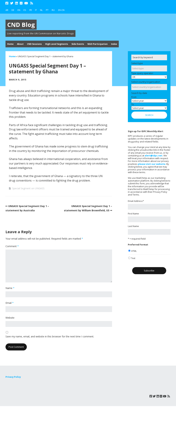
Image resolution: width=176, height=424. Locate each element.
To (132, 104)
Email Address (136, 201)
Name (10, 288)
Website (10, 317)
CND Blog (21, 25)
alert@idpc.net (153, 155)
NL (41, 10)
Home (10, 44)
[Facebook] (7, 3)
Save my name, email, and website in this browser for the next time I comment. (50, 336)
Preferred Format (138, 244)
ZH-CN (61, 10)
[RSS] (31, 3)
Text (133, 258)
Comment (12, 246)
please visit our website (151, 164)
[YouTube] (26, 3)
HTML (134, 251)
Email (10, 302)
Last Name (133, 226)
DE (13, 10)
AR (7, 10)
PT (47, 10)
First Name (133, 213)
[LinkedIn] (16, 3)
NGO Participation (97, 44)
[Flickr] (21, 3)
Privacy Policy (13, 376)
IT (36, 10)
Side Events (78, 44)
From (133, 97)
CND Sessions (34, 44)
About (20, 44)
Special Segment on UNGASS (28, 188)
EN (19, 10)
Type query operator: (142, 73)
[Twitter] (11, 3)
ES (25, 10)
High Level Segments (56, 44)
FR (30, 10)
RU (53, 10)
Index (114, 44)
